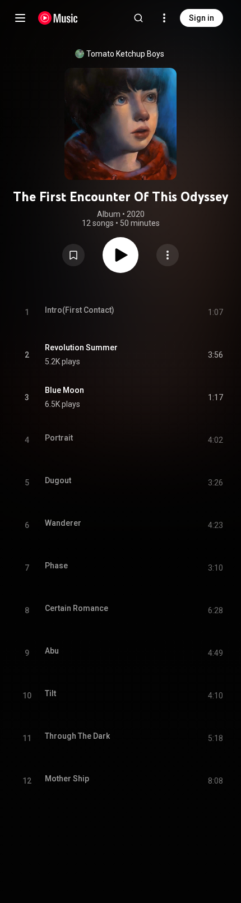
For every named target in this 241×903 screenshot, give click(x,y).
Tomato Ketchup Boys (125, 53)
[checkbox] (215, 355)
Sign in (201, 17)
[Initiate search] (138, 18)
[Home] (58, 18)
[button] (73, 255)
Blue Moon (64, 390)
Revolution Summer (81, 347)
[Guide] (20, 18)
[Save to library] (73, 255)
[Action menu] (167, 255)
